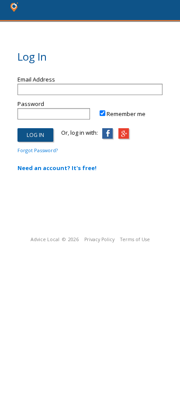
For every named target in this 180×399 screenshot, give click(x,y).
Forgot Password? (37, 150)
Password (30, 104)
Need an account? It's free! (57, 168)
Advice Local (45, 239)
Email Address (36, 79)
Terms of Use (135, 239)
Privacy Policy (99, 239)
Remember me (126, 114)
